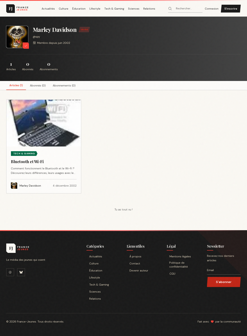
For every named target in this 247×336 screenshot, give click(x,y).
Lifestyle (94, 8)
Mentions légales (180, 256)
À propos (135, 256)
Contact (134, 263)
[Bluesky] (21, 272)
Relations (149, 8)
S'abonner (224, 282)
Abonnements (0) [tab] (64, 85)
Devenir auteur (138, 270)
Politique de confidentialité (178, 264)
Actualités (48, 8)
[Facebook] (10, 272)
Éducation (79, 8)
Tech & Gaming (114, 8)
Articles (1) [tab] (16, 85)
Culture (63, 8)
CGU (172, 273)
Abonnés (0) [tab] (38, 85)
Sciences (133, 8)
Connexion (211, 8)
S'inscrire (230, 8)
